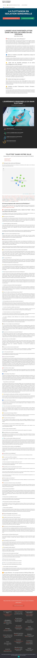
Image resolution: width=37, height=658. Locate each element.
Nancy (14, 200)
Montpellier (22, 195)
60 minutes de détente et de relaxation (14, 136)
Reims (6, 196)
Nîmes (22, 641)
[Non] (35, 655)
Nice (15, 195)
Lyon (9, 195)
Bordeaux (30, 195)
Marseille (6, 195)
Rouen (19, 627)
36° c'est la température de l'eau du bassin (14, 132)
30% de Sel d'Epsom (10, 128)
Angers (28, 196)
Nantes (18, 195)
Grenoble (21, 196)
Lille (33, 195)
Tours (4, 636)
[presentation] (4, 129)
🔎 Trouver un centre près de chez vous (11, 18)
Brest (7, 629)
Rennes (3, 196)
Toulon (9, 196)
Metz (10, 650)
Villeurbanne (32, 196)
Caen (11, 200)
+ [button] (3, 168)
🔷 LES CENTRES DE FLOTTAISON (8, 7)
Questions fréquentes (7, 160)
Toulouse (12, 195)
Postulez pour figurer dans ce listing (8, 207)
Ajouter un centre (7, 159)
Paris (3, 195)
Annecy (9, 615)
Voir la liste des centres (18, 605)
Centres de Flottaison (6, 1)
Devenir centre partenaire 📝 (27, 18)
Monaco (3, 201)
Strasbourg (26, 195)
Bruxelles (16, 201)
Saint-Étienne (13, 196)
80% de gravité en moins (11, 140)
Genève (10, 201)
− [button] (3, 170)
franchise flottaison (10, 206)
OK (18, 656)
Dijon (25, 196)
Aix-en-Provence (30, 614)
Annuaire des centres (7, 158)
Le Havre (17, 196)
